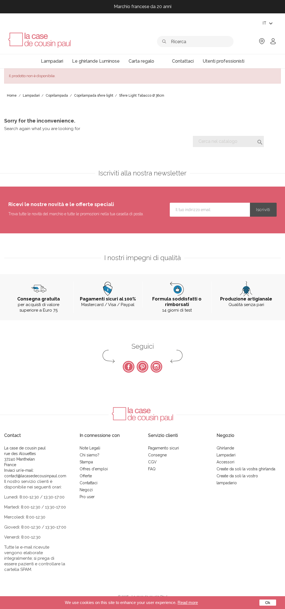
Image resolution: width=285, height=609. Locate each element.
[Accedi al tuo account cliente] (273, 43)
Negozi (86, 490)
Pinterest (142, 367)
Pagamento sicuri (163, 448)
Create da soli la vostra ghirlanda (246, 469)
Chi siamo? (89, 455)
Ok (267, 602)
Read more (188, 602)
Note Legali (90, 448)
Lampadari (226, 455)
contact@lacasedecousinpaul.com (35, 476)
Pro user (87, 497)
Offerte (86, 476)
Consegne (157, 455)
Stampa (86, 462)
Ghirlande (225, 448)
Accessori (225, 462)
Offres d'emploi (94, 469)
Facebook (128, 367)
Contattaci (88, 483)
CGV (152, 462)
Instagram (156, 367)
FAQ (152, 469)
